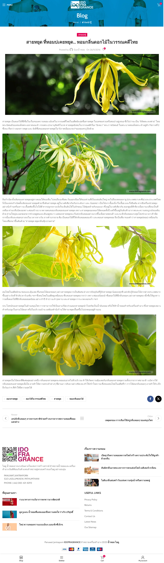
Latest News (90, 521)
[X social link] (158, 399)
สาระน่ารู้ (86, 22)
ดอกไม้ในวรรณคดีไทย (36, 399)
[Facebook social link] (150, 399)
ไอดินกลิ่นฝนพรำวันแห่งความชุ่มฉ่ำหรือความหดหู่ (125, 480)
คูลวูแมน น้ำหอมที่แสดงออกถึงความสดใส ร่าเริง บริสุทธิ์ (46, 512)
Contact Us (89, 516)
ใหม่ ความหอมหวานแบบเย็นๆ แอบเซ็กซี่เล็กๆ (41, 524)
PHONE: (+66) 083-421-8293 (18, 482)
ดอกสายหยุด (12, 399)
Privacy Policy (90, 499)
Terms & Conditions (93, 510)
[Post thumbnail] (91, 457)
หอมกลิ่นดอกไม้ (76, 399)
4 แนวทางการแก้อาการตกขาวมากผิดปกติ (39, 499)
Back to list (82, 418)
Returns (88, 505)
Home (76, 22)
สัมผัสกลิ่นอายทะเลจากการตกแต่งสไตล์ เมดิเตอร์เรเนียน (128, 467)
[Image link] (22, 454)
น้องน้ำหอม (79, 49)
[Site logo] (82, 4)
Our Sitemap (90, 527)
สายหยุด (57, 399)
